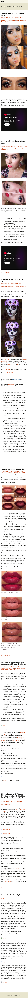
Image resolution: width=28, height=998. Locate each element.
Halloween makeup (10, 286)
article (11, 519)
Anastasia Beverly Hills (11, 18)
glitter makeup (12, 20)
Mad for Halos (10, 372)
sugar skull (19, 286)
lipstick (23, 472)
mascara (13, 669)
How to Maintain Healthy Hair (11, 895)
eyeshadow (3, 20)
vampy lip (21, 474)
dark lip (10, 472)
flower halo (19, 285)
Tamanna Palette (8, 804)
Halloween (3, 286)
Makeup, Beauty (19, 17)
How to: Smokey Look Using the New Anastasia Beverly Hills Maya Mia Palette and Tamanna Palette (13, 796)
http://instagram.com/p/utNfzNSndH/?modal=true (13, 459)
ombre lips (10, 474)
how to (24, 148)
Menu (2, 1)
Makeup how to (8, 669)
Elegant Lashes (13, 376)
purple (15, 286)
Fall (13, 472)
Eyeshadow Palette (5, 802)
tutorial (17, 474)
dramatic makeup (20, 18)
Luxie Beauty (11, 384)
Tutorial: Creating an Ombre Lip (12, 469)
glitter (8, 20)
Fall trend (16, 472)
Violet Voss (6, 359)
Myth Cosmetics (11, 364)
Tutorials (3, 18)
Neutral (2, 804)
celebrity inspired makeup (17, 148)
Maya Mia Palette (4, 21)
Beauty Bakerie (5, 472)
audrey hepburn (20, 146)
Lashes (16, 800)
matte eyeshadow (13, 802)
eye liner (12, 668)
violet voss (7, 287)
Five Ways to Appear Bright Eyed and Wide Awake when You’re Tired (13, 664)
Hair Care (15, 896)
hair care (24, 896)
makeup (17, 20)
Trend (14, 474)
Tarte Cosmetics (16, 740)
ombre (6, 474)
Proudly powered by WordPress (14, 995)
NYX (18, 364)
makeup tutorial (23, 20)
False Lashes (17, 668)
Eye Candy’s (7, 369)
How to (14, 17)
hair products (4, 898)
